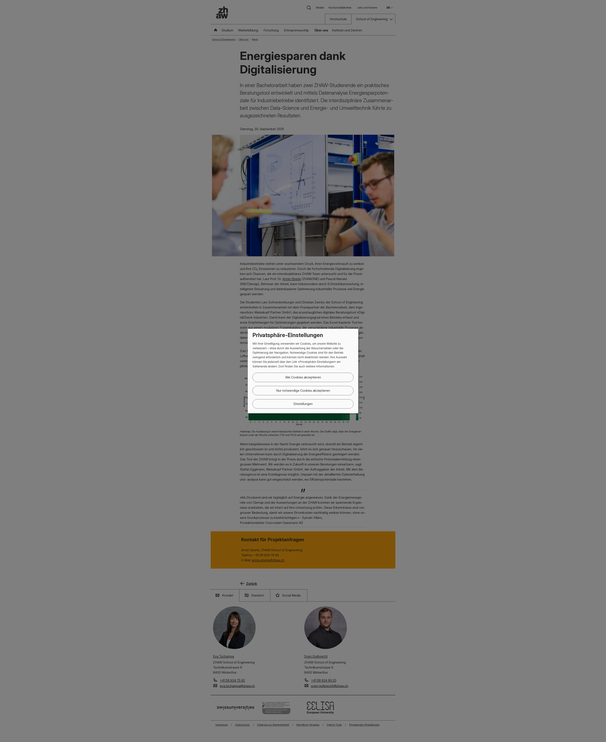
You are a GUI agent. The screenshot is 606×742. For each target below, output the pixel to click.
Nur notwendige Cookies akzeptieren (303, 390)
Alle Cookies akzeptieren (303, 377)
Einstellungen (303, 404)
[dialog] (303, 371)
